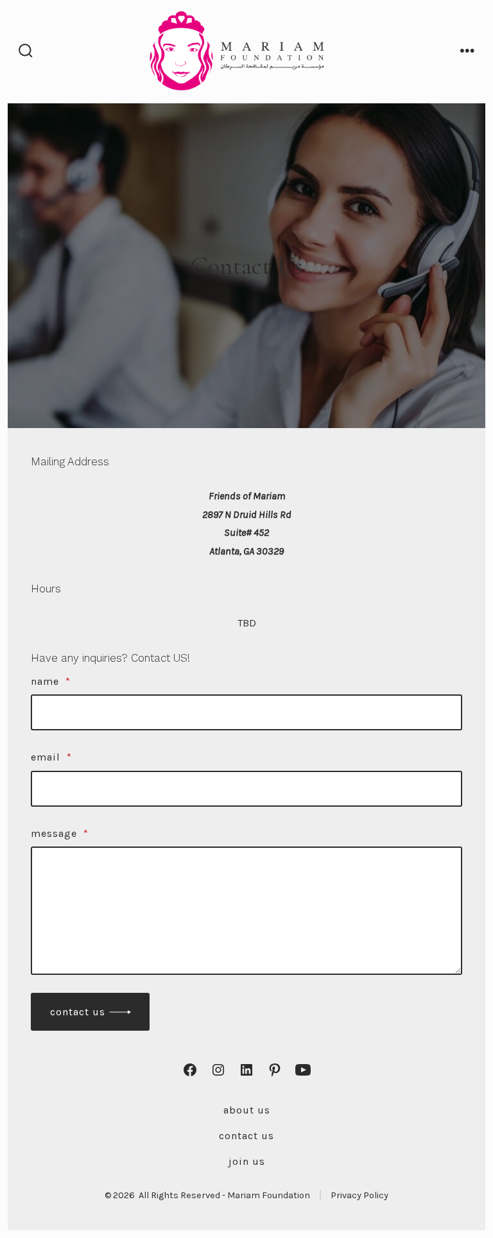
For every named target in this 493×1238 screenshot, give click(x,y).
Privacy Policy (359, 1195)
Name (51, 681)
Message (60, 833)
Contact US (246, 1136)
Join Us (247, 1161)
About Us (246, 1110)
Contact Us (77, 1012)
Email (51, 757)
